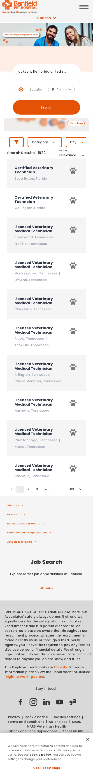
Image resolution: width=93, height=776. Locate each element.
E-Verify (60, 667)
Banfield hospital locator (23, 523)
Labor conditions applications (27, 532)
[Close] (88, 739)
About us (13, 505)
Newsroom (14, 514)
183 (71, 489)
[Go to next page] (80, 489)
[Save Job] (73, 171)
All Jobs (46, 588)
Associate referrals (19, 541)
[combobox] (42, 71)
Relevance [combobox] (67, 155)
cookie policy (40, 754)
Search (44, 17)
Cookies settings (46, 768)
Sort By (63, 150)
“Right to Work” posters (24, 676)
